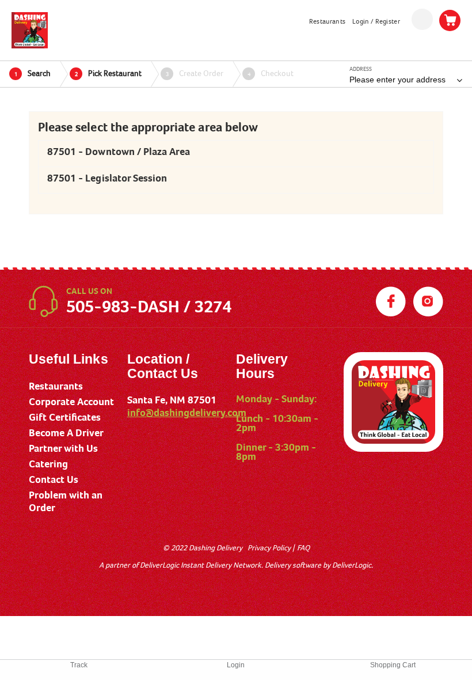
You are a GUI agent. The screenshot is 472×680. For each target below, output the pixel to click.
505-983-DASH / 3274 (148, 306)
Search (32, 73)
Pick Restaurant (108, 73)
